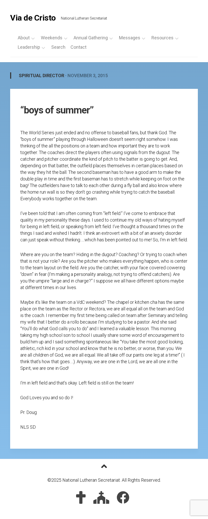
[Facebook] (123, 497)
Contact (78, 47)
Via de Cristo (33, 18)
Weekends (51, 37)
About (24, 37)
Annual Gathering (91, 37)
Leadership (29, 47)
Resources (162, 37)
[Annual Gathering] (101, 497)
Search (58, 47)
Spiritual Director (41, 75)
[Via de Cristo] (81, 497)
